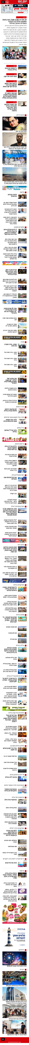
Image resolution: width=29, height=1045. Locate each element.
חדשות (22, 192)
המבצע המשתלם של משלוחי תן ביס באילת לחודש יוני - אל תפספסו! (10, 728)
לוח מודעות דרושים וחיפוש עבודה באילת (10, 410)
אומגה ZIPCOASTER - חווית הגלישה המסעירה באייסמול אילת (11, 609)
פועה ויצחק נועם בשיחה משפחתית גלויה (11, 822)
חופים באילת (20, 615)
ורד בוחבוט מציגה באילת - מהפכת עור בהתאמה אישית (10, 884)
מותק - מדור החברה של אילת (10, 345)
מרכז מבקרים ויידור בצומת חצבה (9, 853)
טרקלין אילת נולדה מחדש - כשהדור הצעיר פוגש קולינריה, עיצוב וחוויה (10, 875)
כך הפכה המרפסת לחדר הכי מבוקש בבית (10, 567)
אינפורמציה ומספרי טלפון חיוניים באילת (10, 790)
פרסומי (22, 871)
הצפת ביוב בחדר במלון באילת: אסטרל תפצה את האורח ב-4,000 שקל (10, 249)
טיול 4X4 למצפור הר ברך (10, 756)
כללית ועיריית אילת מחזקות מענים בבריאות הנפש (11, 447)
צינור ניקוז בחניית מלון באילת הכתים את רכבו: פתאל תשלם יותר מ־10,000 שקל (10, 241)
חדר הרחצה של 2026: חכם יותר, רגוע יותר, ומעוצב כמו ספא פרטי (10, 574)
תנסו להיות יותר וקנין (10, 76)
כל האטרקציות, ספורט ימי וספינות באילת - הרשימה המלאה (10, 588)
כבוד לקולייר (13, 493)
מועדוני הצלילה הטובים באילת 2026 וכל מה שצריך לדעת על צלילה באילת (10, 650)
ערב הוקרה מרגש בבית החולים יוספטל (11, 455)
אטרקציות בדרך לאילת (17, 828)
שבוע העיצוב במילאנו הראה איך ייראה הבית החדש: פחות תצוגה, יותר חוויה (10, 549)
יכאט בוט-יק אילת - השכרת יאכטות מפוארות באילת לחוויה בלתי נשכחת (10, 603)
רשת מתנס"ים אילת (18, 475)
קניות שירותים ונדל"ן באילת (15, 676)
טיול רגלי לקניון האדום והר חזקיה (10, 749)
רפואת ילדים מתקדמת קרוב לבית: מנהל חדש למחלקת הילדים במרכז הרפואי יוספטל (10, 211)
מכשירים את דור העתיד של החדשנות (17, 1035)
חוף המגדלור (13, 639)
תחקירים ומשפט (19, 227)
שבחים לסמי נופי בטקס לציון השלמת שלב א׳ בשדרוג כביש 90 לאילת (15, 165)
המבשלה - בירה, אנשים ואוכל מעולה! (11, 734)
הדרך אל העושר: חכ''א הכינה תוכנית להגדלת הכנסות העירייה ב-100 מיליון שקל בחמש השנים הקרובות (10, 512)
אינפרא (9, 1042)
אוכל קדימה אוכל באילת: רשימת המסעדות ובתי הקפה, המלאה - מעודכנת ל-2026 (10, 718)
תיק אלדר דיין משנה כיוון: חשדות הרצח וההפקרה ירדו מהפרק (9, 295)
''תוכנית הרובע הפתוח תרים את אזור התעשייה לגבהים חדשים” (11, 534)
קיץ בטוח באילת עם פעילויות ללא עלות (16, 986)
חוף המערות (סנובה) (11, 627)
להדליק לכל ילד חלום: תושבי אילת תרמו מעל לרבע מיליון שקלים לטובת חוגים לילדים (10, 487)
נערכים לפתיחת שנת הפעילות (10, 478)
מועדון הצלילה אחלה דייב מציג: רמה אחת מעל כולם (10, 670)
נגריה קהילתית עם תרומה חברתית (18, 1019)
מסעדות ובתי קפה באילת (16, 713)
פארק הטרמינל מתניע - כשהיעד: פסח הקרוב (10, 527)
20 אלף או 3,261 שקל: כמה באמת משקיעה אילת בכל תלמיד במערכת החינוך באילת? (14, 21)
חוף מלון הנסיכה (12, 633)
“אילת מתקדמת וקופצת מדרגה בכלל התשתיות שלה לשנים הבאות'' (10, 521)
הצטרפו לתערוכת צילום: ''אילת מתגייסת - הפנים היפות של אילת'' (10, 501)
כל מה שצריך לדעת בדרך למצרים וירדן (15, 860)
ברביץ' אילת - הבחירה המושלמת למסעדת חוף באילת (10, 740)
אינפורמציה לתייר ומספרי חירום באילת (15, 786)
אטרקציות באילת (18, 585)
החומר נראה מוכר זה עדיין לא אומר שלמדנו (10, 331)
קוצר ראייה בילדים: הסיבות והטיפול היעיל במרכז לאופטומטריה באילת (10, 702)
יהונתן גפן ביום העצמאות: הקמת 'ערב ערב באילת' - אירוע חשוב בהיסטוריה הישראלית (10, 816)
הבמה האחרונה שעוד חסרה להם (10, 319)
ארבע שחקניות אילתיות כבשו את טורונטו (11, 389)
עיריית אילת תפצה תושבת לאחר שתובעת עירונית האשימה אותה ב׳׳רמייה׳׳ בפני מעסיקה (10, 256)
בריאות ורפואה (19, 444)
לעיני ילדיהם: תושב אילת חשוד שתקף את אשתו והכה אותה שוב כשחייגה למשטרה (10, 288)
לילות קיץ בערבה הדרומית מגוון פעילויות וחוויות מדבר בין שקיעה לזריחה (10, 832)
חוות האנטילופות (12, 846)
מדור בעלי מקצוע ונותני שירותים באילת (10, 420)
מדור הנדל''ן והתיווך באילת (10, 431)
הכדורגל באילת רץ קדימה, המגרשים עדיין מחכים (10, 401)
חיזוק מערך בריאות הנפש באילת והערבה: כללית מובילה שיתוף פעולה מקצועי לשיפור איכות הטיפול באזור (10, 220)
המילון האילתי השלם (11, 808)
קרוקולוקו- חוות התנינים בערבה (10, 841)
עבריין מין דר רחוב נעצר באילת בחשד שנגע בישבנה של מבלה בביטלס (11, 272)
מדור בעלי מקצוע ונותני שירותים (14, 417)
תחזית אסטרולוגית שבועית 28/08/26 (17, 966)
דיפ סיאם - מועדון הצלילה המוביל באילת (10, 664)
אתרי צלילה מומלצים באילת (11, 658)
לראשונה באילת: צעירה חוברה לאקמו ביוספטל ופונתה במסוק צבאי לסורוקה (11, 463)
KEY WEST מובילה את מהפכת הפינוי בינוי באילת (10, 687)
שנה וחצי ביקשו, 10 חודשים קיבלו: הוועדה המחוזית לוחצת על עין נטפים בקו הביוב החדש (9, 95)
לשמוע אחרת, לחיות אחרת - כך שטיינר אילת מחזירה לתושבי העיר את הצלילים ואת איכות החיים (10, 898)
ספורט (22, 376)
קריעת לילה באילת (11, 777)
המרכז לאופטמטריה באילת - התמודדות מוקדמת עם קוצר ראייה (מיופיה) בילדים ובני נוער (10, 695)
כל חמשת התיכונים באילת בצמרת (11, 69)
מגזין (22, 306)
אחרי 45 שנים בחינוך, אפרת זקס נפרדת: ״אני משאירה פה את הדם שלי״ (10, 310)
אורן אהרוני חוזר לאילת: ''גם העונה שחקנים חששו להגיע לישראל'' (10, 380)
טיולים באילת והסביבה (17, 746)
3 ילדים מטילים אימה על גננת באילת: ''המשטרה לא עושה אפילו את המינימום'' (10, 231)
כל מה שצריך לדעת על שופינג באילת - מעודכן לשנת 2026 (10, 680)
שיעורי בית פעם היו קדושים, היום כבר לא (11, 325)
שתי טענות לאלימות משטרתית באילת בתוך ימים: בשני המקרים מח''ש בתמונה (10, 107)
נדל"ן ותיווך (20, 428)
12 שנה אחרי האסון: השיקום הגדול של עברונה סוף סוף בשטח (10, 85)
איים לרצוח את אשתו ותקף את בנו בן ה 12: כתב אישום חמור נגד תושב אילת (10, 281)
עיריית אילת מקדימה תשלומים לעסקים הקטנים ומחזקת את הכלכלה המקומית (16, 1002)
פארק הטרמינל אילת (17, 506)
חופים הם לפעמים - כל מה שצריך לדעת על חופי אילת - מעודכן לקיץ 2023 (10, 619)
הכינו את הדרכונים (11, 863)
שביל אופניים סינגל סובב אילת (10, 763)
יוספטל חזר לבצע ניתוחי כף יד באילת (10, 469)
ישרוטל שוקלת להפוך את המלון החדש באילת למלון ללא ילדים (10, 204)
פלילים (22, 267)
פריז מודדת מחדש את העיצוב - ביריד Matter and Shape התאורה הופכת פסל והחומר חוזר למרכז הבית (10, 560)
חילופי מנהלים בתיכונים (12, 195)
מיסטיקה (21, 950)
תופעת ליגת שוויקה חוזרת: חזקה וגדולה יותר (10, 395)
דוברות (22, 969)
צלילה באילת (20, 645)
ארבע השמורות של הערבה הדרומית (10, 769)
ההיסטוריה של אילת (18, 797)
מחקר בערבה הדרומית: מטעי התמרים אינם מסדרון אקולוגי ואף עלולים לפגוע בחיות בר (15, 182)
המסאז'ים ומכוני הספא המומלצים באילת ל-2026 (10, 596)
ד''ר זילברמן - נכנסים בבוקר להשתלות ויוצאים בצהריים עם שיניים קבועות (10, 891)
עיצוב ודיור (20, 545)
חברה (22, 342)
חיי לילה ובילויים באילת (17, 775)
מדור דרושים (20, 407)
